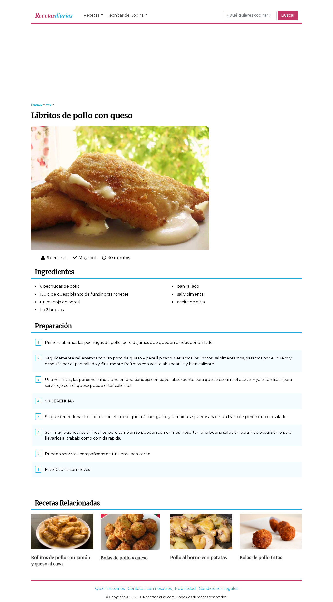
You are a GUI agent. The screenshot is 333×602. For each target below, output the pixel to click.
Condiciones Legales (218, 588)
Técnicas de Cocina (126, 15)
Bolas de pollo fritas (261, 557)
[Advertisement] (166, 63)
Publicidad (185, 588)
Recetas (92, 15)
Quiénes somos (110, 588)
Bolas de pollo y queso (124, 557)
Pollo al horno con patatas (198, 557)
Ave (48, 104)
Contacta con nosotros (150, 588)
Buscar (288, 15)
